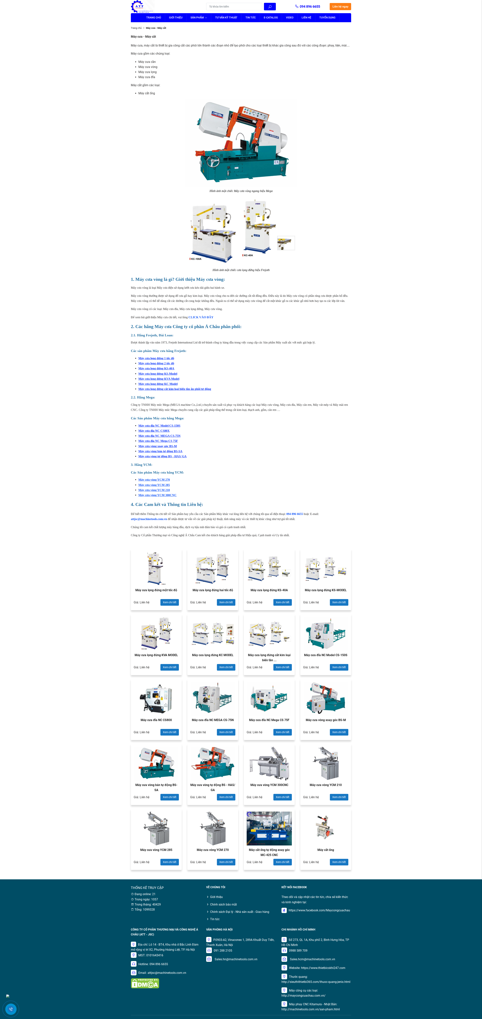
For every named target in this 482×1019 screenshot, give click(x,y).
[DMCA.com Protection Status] (145, 983)
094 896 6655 (310, 6)
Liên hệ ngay (340, 6)
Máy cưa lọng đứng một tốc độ (156, 590)
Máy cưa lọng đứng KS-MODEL (326, 590)
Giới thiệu (175, 17)
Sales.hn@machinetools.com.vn (236, 959)
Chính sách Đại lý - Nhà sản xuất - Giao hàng (239, 912)
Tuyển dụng (327, 17)
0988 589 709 (298, 950)
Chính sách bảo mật (223, 904)
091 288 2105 (223, 950)
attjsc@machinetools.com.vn (167, 973)
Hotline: (143, 964)
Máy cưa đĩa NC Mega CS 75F (158, 440)
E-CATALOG (271, 17)
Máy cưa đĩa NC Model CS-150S (159, 425)
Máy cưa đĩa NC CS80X (154, 430)
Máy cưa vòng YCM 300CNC (157, 495)
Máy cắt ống (325, 850)
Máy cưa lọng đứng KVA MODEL (156, 655)
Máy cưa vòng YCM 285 (154, 485)
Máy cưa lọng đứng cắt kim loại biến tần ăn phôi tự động (174, 389)
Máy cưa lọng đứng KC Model (158, 383)
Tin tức (251, 17)
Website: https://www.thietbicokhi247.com (317, 968)
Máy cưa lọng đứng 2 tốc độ (156, 363)
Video (290, 17)
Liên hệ (306, 17)
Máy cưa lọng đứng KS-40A (156, 368)
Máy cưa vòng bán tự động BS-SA (160, 451)
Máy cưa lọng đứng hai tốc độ (213, 590)
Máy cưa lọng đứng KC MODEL (212, 655)
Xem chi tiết (169, 602)
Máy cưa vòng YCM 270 (213, 850)
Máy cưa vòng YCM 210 (154, 490)
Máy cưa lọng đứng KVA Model (158, 378)
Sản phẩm (197, 17)
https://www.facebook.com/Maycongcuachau (319, 910)
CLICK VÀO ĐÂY (201, 317)
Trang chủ (153, 17)
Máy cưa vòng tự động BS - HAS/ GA (162, 456)
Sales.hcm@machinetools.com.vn (312, 959)
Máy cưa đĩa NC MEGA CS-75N (159, 435)
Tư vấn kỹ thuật (226, 17)
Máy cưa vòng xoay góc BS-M (157, 446)
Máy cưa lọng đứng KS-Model (157, 373)
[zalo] (7, 995)
